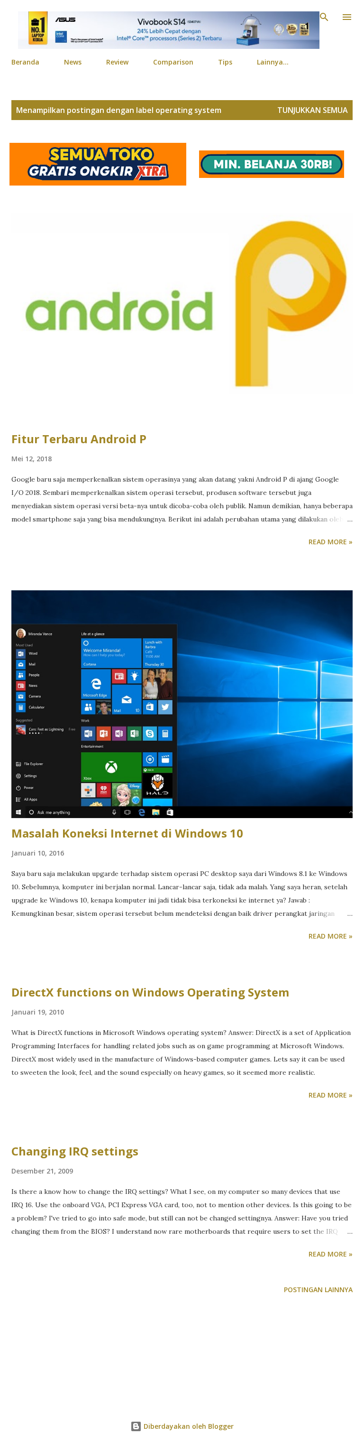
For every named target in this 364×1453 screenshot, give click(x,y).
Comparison (173, 61)
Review (117, 61)
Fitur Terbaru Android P (78, 439)
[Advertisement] (182, 1360)
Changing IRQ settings (74, 1151)
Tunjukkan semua (312, 110)
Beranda (25, 61)
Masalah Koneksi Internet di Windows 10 (127, 833)
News (73, 61)
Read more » (331, 541)
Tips (225, 61)
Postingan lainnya (318, 1289)
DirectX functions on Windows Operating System (150, 992)
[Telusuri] (324, 17)
